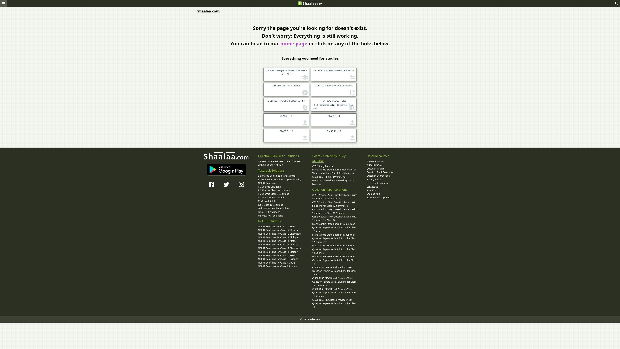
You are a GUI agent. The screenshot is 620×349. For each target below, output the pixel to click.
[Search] (616, 3)
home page (293, 43)
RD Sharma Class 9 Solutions (273, 193)
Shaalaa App (373, 193)
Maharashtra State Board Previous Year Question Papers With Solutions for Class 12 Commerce (334, 238)
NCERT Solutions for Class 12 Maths (277, 226)
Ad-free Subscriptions (378, 197)
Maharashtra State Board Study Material (334, 169)
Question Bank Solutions (380, 172)
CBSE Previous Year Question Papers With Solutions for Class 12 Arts (334, 196)
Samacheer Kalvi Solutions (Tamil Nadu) (279, 179)
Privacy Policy (374, 179)
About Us (371, 190)
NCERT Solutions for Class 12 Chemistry (279, 233)
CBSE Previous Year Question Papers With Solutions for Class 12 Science (334, 211)
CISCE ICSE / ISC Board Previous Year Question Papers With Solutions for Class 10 (334, 303)
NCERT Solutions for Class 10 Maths (277, 255)
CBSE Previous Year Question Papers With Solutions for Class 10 (334, 218)
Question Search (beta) (379, 175)
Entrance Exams (375, 161)
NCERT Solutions (267, 183)
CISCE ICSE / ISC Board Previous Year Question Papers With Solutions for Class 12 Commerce (334, 282)
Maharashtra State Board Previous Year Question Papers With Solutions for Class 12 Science (334, 249)
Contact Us (372, 186)
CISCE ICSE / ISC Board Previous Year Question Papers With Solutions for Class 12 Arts (334, 271)
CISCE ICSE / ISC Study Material (329, 176)
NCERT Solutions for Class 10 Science (278, 258)
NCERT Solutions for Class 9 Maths (276, 262)
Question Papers (375, 168)
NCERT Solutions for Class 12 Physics (278, 230)
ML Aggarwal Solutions (270, 215)
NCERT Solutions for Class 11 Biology (278, 251)
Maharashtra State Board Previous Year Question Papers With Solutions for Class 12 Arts (334, 227)
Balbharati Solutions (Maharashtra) (277, 175)
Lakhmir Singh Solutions (271, 197)
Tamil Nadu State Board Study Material (333, 173)
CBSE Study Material (323, 166)
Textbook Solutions (271, 170)
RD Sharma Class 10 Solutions (274, 190)
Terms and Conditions (378, 183)
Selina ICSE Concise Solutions (274, 208)
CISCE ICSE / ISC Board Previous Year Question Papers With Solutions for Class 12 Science (334, 292)
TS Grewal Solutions (268, 201)
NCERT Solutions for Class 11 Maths (277, 240)
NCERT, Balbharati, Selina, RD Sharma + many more (333, 104)
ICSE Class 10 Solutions (270, 204)
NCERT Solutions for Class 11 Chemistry (279, 248)
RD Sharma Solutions (269, 186)
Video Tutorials (374, 164)
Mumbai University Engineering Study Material (333, 182)
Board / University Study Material (329, 158)
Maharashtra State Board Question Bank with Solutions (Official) (280, 163)
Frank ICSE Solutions (269, 211)
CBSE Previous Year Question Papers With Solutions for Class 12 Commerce (334, 204)
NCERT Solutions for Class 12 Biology (278, 237)
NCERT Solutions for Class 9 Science (277, 266)
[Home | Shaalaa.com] (300, 3)
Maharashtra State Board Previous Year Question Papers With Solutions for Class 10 (334, 260)
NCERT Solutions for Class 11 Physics (278, 244)
